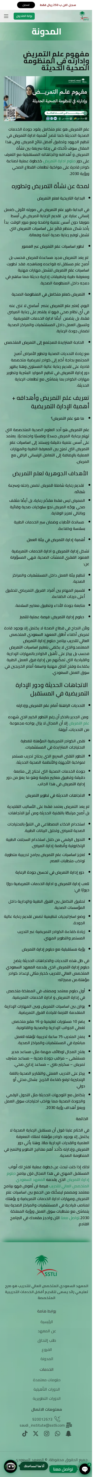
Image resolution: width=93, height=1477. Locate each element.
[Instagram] (46, 1433)
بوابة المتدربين (24, 15)
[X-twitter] (35, 1433)
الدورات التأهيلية (46, 1389)
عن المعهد (47, 1331)
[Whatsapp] (57, 1433)
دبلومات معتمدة (47, 1379)
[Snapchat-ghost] (68, 1433)
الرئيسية (46, 1321)
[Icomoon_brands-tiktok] (24, 1433)
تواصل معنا (70, 1217)
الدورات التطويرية (47, 1398)
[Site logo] (84, 15)
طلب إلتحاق (46, 1340)
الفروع (47, 1349)
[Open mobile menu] (6, 16)
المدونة (46, 1358)
